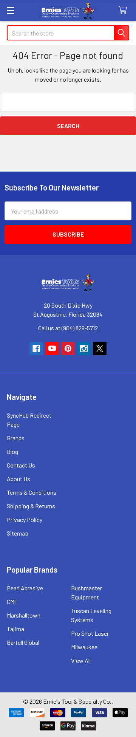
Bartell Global (23, 642)
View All (81, 660)
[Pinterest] (68, 348)
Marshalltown (23, 615)
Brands (16, 437)
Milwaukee (84, 646)
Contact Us (21, 465)
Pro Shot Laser (90, 633)
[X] (100, 348)
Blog (12, 451)
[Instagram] (84, 348)
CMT (12, 601)
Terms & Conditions (31, 492)
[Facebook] (36, 348)
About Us (18, 478)
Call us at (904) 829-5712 (68, 327)
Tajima (15, 628)
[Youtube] (52, 348)
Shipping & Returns (31, 505)
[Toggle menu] (10, 10)
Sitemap (17, 533)
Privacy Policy (24, 519)
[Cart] (124, 10)
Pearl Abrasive (25, 587)
